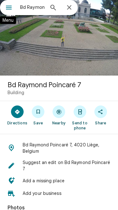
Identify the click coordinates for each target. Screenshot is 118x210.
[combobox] (32, 7)
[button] (59, 148)
